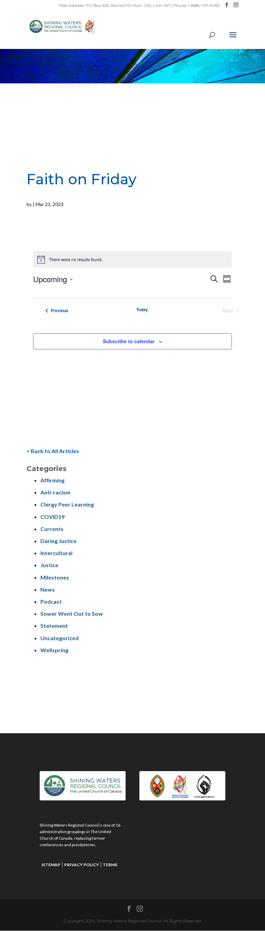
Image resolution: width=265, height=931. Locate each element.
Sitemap (50, 864)
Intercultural (56, 553)
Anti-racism (55, 492)
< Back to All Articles (53, 451)
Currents (51, 528)
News (47, 589)
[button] (232, 39)
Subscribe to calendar (129, 341)
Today (142, 310)
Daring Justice (58, 541)
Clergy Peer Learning (67, 504)
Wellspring (54, 650)
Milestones (54, 577)
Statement (54, 625)
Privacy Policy (81, 864)
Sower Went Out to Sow (71, 613)
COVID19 (52, 516)
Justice (49, 565)
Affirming (52, 480)
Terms (110, 864)
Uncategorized (59, 638)
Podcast (51, 601)
